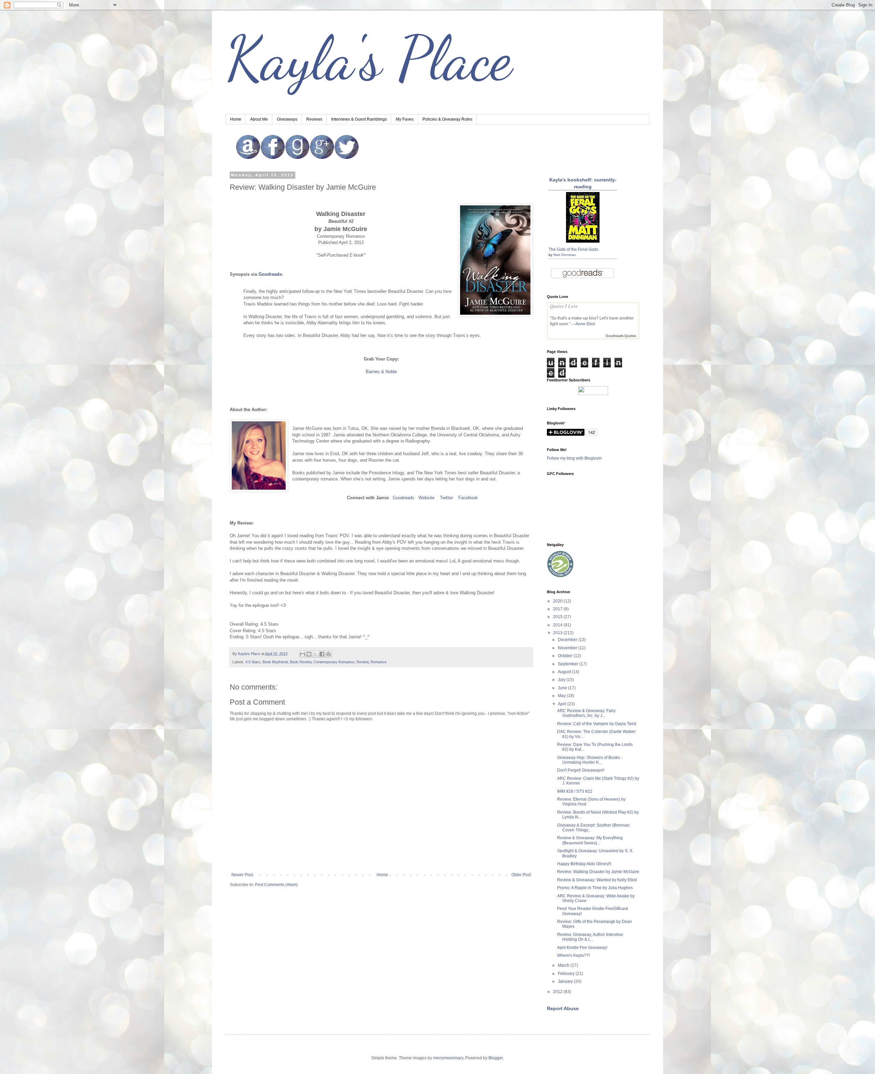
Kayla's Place (369, 58)
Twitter (446, 497)
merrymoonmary (448, 1058)
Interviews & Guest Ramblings (359, 119)
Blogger (495, 1058)
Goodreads (270, 274)
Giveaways (287, 119)
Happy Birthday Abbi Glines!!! (584, 863)
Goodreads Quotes (621, 336)
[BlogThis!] (309, 654)
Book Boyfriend (275, 662)
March (564, 965)
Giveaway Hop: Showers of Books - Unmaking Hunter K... (589, 760)
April (562, 704)
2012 (558, 991)
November (568, 647)
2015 (558, 616)
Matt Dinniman (564, 255)
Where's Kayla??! (573, 955)
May (562, 695)
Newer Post (242, 874)
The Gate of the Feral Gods (573, 249)
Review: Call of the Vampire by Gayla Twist (596, 723)
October (566, 655)
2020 (558, 601)
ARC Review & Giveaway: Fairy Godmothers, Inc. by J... (586, 713)
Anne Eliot (585, 324)
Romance (379, 662)
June (563, 687)
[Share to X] (315, 654)
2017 (558, 609)
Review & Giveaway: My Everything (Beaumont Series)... (590, 840)
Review (362, 662)
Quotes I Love (564, 306)
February (567, 973)
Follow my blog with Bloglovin (574, 458)
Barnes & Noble (381, 371)
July (562, 679)
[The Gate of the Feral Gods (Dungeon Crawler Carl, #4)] (583, 241)
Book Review (300, 662)
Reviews (314, 119)
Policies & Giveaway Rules (447, 119)
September (568, 664)
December (568, 639)
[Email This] (302, 654)
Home (235, 119)
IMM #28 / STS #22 (574, 791)
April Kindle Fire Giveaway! (582, 947)
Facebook (468, 497)
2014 (558, 625)
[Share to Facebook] (322, 654)
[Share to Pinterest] (328, 654)
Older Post (521, 874)
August (565, 671)
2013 (558, 632)
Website (426, 497)
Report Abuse (563, 1008)
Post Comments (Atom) (276, 884)
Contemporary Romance (333, 662)
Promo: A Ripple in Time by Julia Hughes (595, 887)
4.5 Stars (252, 662)
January (566, 981)
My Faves (405, 119)
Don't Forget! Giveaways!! (580, 770)
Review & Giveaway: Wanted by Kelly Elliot (597, 880)
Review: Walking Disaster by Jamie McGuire (598, 871)
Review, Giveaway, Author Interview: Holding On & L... (590, 937)
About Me (259, 119)
